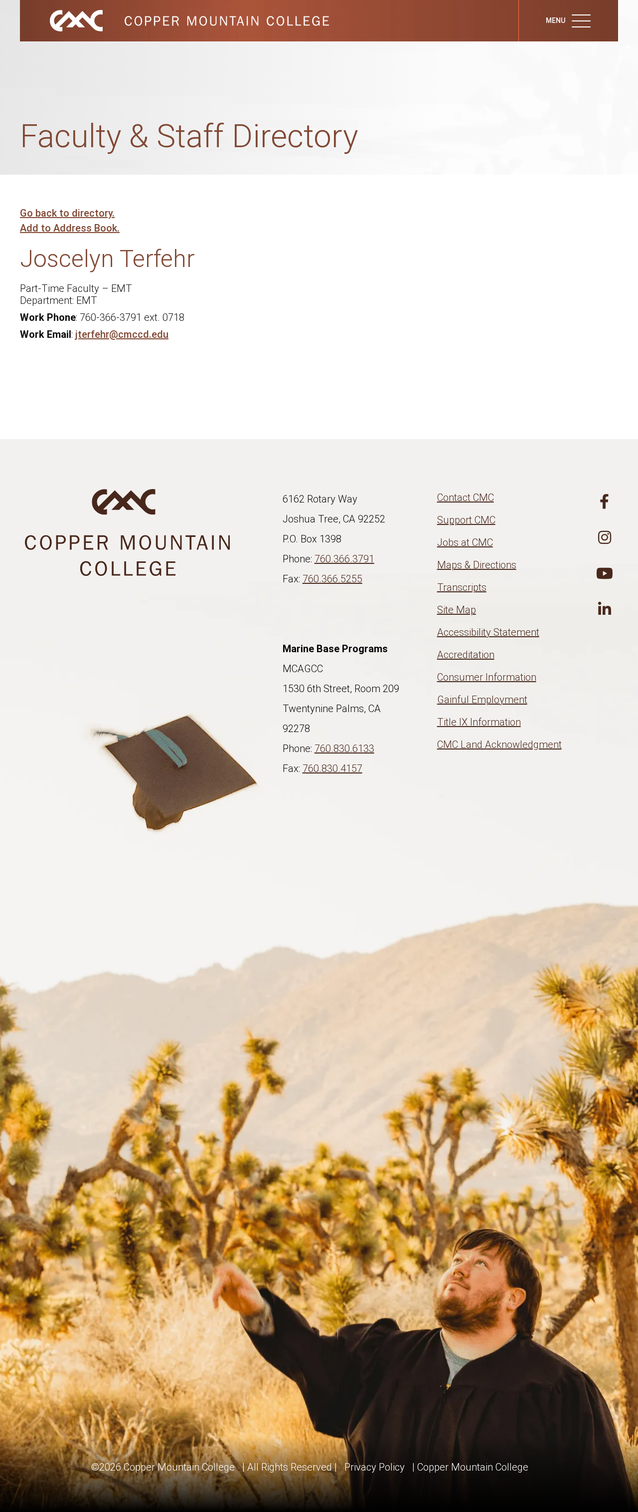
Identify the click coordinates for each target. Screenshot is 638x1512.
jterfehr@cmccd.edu (121, 334)
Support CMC (466, 520)
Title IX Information (479, 722)
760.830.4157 (332, 768)
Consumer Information (486, 677)
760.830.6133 (344, 749)
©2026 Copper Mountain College (163, 1467)
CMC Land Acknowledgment (499, 745)
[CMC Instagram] (605, 538)
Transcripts (461, 587)
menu (556, 20)
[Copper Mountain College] (179, 20)
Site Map (456, 610)
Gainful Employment (482, 700)
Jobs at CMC (465, 542)
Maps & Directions (476, 565)
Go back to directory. (67, 213)
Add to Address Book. (70, 228)
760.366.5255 (332, 579)
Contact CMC (465, 498)
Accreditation (465, 655)
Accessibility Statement (488, 632)
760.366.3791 (344, 559)
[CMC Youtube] (605, 574)
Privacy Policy (374, 1467)
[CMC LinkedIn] (605, 610)
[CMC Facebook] (605, 502)
